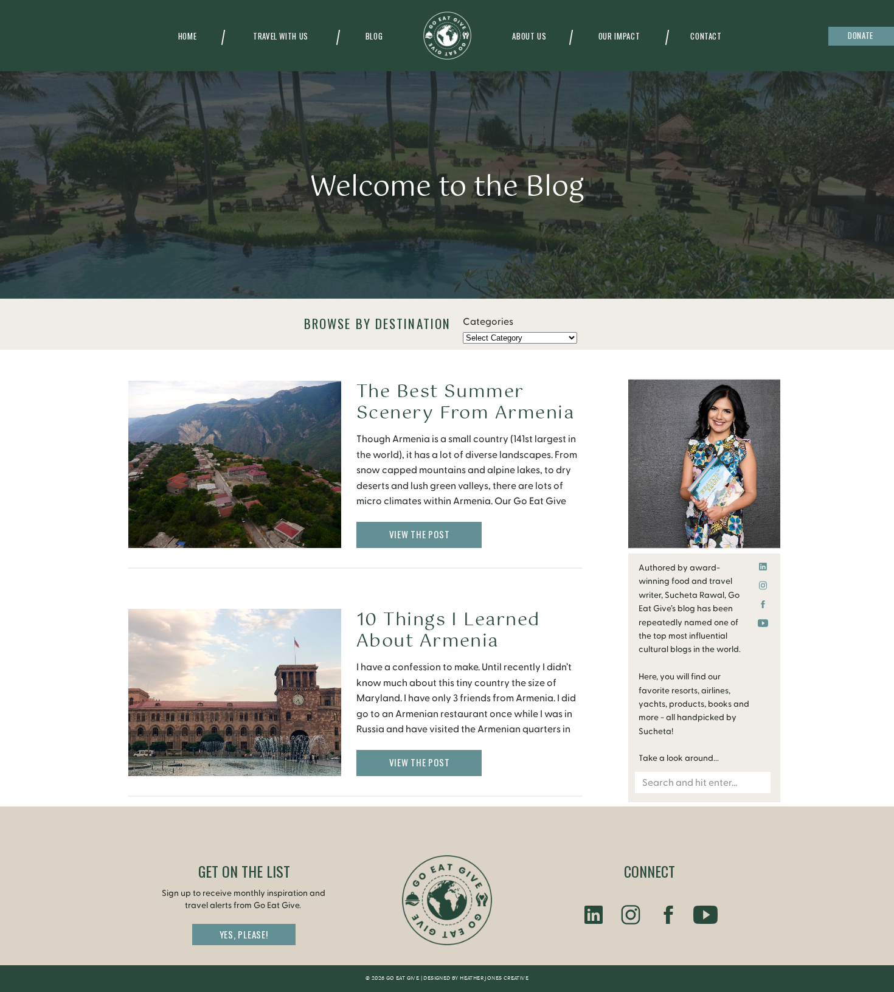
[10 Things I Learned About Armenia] (234, 692)
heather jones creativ (492, 978)
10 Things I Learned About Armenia (448, 630)
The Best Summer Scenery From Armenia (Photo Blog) (465, 413)
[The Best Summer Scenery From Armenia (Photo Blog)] (234, 464)
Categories (488, 322)
